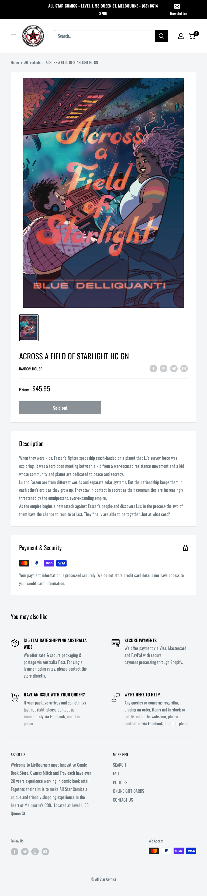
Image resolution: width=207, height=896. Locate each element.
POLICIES (120, 782)
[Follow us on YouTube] (45, 851)
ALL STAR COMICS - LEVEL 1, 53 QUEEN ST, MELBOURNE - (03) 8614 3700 (103, 9)
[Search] (161, 36)
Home (15, 62)
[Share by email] (184, 368)
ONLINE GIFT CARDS (128, 791)
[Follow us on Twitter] (25, 851)
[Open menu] (13, 36)
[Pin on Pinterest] (163, 368)
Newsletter (178, 13)
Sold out (60, 408)
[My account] (181, 36)
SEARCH (119, 765)
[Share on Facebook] (153, 368)
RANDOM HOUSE (30, 368)
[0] (191, 36)
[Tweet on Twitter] (174, 368)
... (114, 808)
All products (32, 62)
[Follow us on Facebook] (14, 851)
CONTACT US (123, 799)
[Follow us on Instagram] (35, 851)
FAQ (116, 773)
